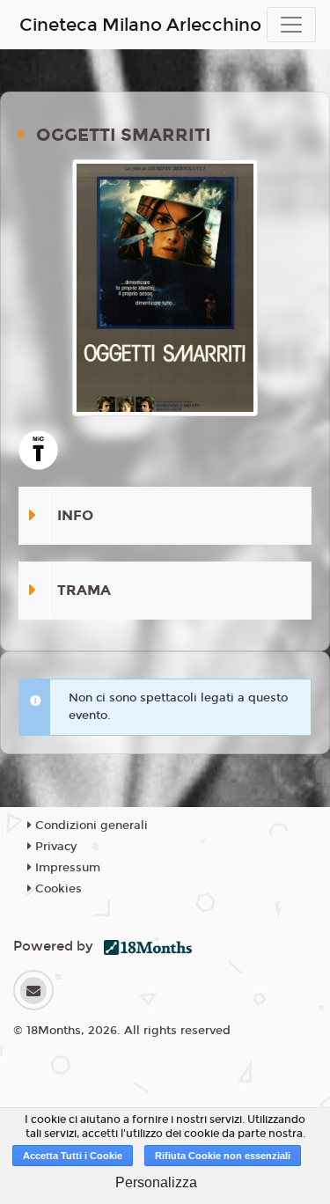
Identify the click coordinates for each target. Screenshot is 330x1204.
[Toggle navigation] (291, 24)
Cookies (57, 889)
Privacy (54, 847)
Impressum (66, 868)
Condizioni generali (90, 826)
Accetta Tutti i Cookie (72, 1155)
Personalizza (156, 1182)
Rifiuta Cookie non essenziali (222, 1155)
